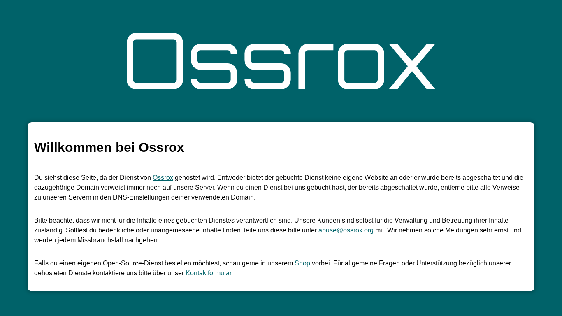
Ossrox (163, 177)
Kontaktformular (208, 273)
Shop (302, 263)
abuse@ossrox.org (346, 230)
